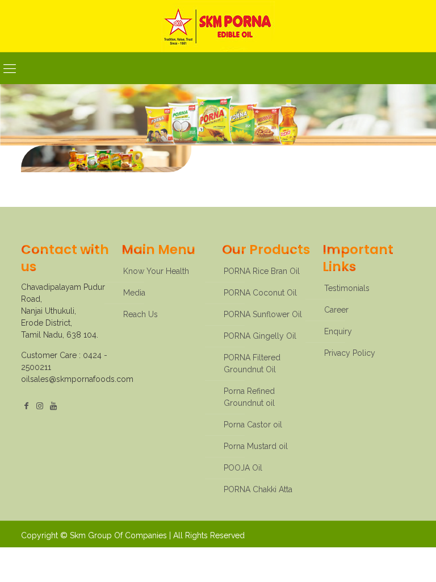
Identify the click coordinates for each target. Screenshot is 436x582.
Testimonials (347, 288)
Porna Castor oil (253, 424)
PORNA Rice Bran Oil (262, 271)
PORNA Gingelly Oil (260, 335)
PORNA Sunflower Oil (263, 314)
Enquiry (338, 331)
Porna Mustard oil (256, 446)
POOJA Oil (243, 467)
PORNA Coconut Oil (260, 292)
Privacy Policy (349, 352)
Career (336, 309)
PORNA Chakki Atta (258, 489)
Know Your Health (156, 271)
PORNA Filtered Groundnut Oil (252, 363)
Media (134, 292)
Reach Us (140, 314)
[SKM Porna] (218, 26)
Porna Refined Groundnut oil (249, 397)
